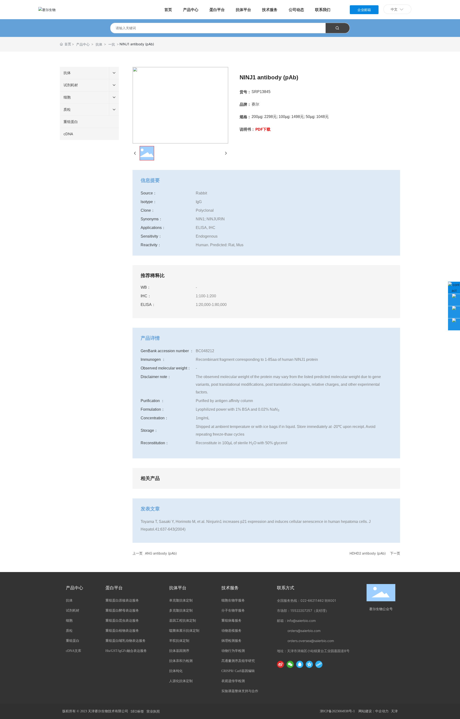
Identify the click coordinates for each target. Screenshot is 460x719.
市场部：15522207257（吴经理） (303, 610)
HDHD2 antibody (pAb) (368, 553)
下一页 (395, 553)
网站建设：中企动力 (373, 711)
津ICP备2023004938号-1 (337, 711)
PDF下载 (262, 129)
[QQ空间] (309, 664)
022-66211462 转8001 (318, 600)
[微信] (290, 664)
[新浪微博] (280, 664)
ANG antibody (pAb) (161, 553)
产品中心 (83, 44)
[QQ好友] (299, 664)
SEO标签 (137, 711)
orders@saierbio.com (304, 631)
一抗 (111, 44)
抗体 (99, 44)
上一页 (137, 553)
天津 (394, 711)
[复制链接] (318, 664)
